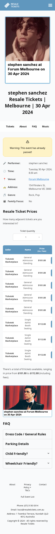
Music (45, 126)
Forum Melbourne (39, 179)
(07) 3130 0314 (31, 505)
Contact (42, 484)
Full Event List (27, 496)
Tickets (10, 126)
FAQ (34, 126)
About (23, 126)
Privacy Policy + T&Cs (27, 487)
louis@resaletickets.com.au (30, 509)
